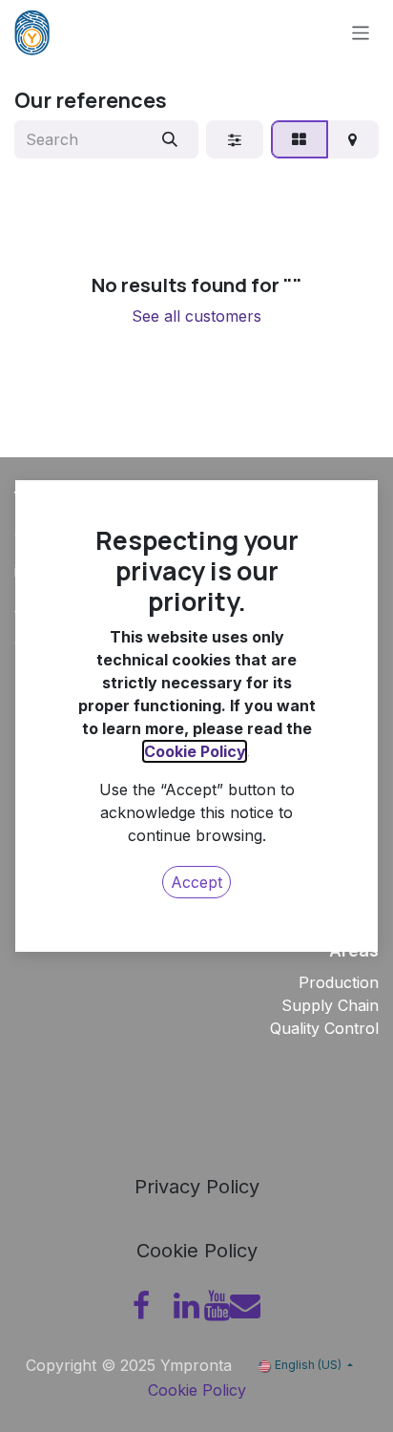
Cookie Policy (194, 751)
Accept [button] (196, 882)
